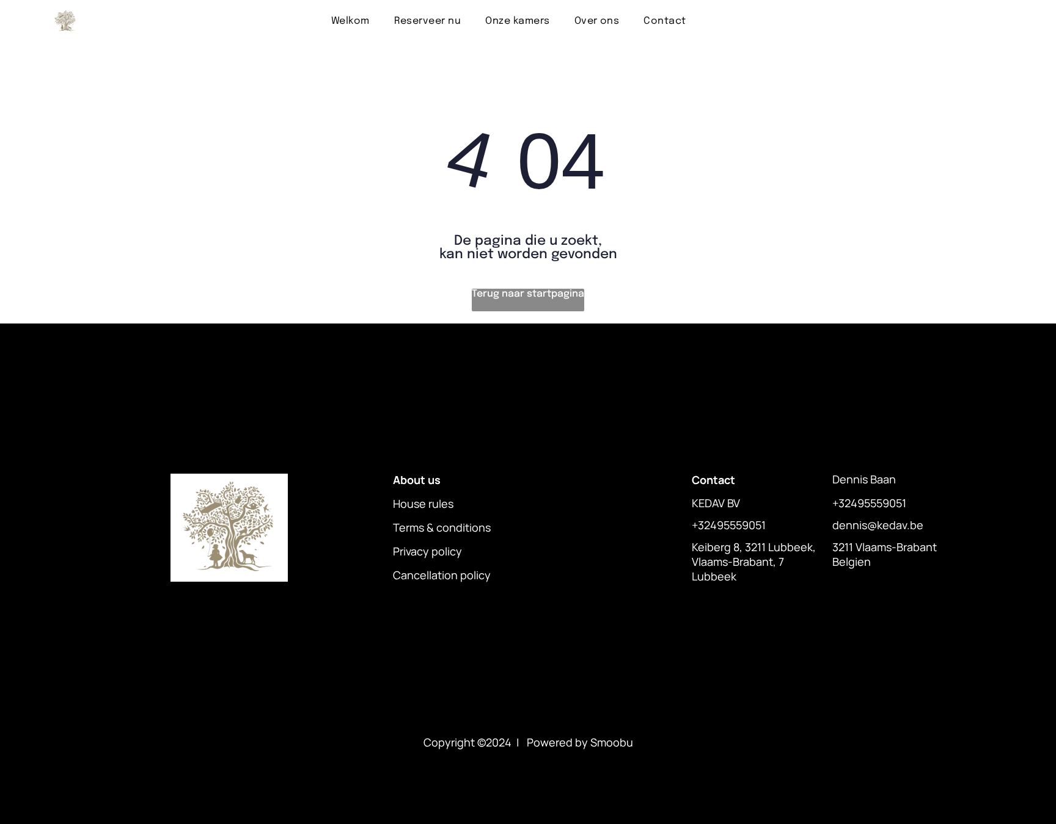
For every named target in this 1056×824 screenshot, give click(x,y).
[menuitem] (350, 21)
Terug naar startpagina (528, 294)
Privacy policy (427, 551)
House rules (423, 503)
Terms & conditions (442, 527)
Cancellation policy (442, 575)
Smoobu (611, 742)
